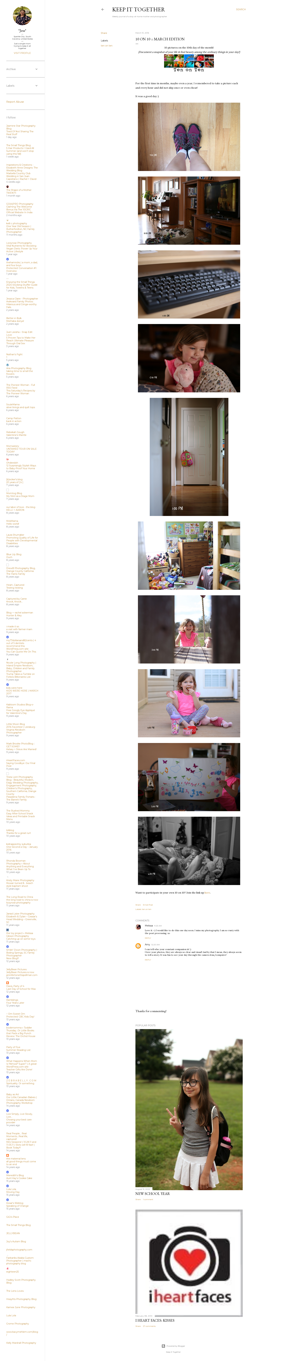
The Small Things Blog (18, 145)
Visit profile (22, 53)
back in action (13, 421)
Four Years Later (15, 1002)
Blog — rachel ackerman (19, 612)
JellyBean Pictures (16, 969)
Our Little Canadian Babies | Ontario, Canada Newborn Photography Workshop (21, 1100)
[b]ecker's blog (14, 479)
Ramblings (12, 1000)
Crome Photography (17, 1323)
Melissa (149, 925)
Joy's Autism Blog (16, 1241)
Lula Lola (11, 1189)
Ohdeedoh (12, 462)
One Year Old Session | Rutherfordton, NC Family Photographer (20, 229)
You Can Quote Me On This (21, 651)
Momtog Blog (14, 493)
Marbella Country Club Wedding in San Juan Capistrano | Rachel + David (21, 176)
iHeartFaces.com (15, 760)
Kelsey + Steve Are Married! (21, 749)
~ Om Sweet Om (15, 1013)
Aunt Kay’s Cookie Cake (19, 1178)
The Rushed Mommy (18, 810)
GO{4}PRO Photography (19, 203)
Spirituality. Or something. (20, 1083)
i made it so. (13, 626)
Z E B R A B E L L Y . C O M (21, 1080)
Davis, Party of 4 (15, 986)
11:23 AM (158, 926)
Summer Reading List (18, 1050)
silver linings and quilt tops (20, 407)
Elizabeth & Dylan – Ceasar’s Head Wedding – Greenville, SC (21, 919)
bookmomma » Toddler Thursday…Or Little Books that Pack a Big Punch (20, 1030)
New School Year (152, 1193)
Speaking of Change (17, 1205)
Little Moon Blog (15, 724)
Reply (148, 938)
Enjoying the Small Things (20, 282)
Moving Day (13, 1192)
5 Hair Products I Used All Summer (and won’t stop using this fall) (20, 151)
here (207, 892)
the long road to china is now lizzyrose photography (22, 901)
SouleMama (13, 404)
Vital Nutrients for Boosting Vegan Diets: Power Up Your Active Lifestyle (21, 248)
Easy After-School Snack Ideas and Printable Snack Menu (20, 816)
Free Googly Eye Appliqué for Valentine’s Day (20, 712)
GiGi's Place (12, 1217)
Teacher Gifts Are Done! (19, 1069)
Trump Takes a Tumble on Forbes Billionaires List (20, 675)
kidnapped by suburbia (18, 844)
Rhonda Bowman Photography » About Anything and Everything (20, 863)
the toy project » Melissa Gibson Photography (19, 934)
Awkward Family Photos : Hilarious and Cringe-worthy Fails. (21, 304)
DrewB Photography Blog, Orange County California (20, 569)
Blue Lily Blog (13, 554)
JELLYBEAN (13, 1233)
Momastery (12, 446)
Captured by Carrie (16, 598)
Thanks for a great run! (18, 833)
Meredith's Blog (15, 1175)
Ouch (9, 557)
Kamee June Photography (20, 1307)
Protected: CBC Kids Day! (20, 1016)
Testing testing (14, 587)
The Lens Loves (15, 1291)
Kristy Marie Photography (20, 880)
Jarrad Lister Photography (20, 913)
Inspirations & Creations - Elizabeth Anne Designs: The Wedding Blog (22, 167)
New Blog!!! (12, 958)
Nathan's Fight (14, 354)
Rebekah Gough (15, 432)
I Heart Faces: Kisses (154, 1320)
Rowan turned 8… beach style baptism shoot (19, 884)
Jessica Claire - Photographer (22, 298)
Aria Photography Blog (18, 368)
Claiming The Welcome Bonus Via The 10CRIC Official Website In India (19, 209)
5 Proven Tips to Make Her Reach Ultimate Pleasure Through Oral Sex (20, 340)
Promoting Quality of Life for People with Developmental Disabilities (22, 540)
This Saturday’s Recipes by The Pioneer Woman (20, 392)
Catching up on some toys (20, 938)
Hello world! (12, 523)
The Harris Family (15, 573)
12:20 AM (155, 944)
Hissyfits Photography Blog (21, 1299)
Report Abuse (15, 101)
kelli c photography (16, 223)
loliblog (10, 830)
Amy (147, 944)
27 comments (149, 1326)
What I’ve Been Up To (18, 869)
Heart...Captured (15, 585)
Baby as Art (12, 1094)
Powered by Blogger (176, 1346)
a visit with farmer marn (19, 629)
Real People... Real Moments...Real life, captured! (17, 1136)
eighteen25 (12, 1271)
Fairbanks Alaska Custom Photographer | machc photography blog (20, 1260)
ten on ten (106, 45)
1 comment (148, 1199)
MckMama (12, 521)
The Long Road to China (19, 897)
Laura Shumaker (15, 534)
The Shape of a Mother (18, 190)
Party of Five (13, 1047)
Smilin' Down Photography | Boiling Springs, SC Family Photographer (21, 952)
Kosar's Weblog (14, 1203)
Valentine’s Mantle (16, 435)
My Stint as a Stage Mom (20, 496)
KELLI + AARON (15, 510)
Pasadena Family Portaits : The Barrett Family (20, 798)
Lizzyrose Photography (19, 243)
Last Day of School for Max (21, 989)
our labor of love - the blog (20, 507)
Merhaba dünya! (15, 321)
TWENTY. (11, 192)
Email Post (148, 905)
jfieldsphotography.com (19, 1249)
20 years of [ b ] (14, 482)
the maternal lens (16, 1158)
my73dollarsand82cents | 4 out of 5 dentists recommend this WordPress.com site (21, 644)
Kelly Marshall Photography (21, 1342)
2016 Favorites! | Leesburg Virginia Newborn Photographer (20, 730)
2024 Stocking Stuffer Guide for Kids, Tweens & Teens (21, 286)
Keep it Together (138, 9)
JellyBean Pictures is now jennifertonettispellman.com (21, 974)
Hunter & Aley (14, 615)
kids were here (14, 687)
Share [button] (104, 33)
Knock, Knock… (14, 601)
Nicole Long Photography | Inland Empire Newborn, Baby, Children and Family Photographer (21, 667)
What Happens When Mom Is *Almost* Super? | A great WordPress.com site (21, 1064)
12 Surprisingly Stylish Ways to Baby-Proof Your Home (21, 467)
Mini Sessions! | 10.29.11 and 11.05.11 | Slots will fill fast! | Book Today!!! (21, 1145)
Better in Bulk (14, 318)
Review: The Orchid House (20, 1036)
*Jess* (22, 30)
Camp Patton (13, 418)
